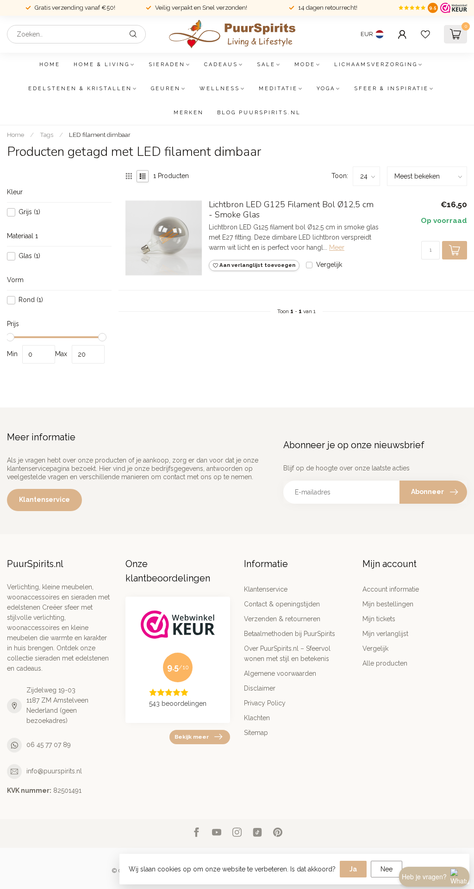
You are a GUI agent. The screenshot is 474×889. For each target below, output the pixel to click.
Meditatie (278, 89)
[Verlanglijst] (425, 34)
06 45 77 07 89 (48, 744)
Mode (304, 65)
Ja (353, 869)
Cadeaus (221, 65)
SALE (266, 65)
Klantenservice (44, 499)
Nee (386, 869)
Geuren (166, 89)
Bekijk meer (192, 737)
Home (49, 65)
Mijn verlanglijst (385, 633)
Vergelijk (329, 264)
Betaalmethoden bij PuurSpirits (289, 633)
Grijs (29, 212)
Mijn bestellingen (387, 604)
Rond (31, 299)
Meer (336, 247)
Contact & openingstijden (282, 604)
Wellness (220, 89)
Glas (29, 256)
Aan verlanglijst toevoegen (256, 265)
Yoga (326, 89)
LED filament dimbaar (100, 134)
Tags (46, 134)
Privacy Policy (265, 703)
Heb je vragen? (424, 876)
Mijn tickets (378, 619)
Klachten (257, 718)
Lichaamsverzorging (376, 65)
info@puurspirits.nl (54, 771)
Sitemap (256, 732)
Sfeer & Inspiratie (391, 89)
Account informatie (390, 589)
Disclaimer (259, 688)
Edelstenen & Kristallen (80, 89)
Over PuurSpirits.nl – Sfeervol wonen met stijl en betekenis (287, 653)
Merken (189, 113)
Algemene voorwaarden (280, 673)
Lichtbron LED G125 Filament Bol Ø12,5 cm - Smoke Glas (291, 210)
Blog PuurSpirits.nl (259, 113)
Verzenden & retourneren (282, 619)
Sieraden (167, 65)
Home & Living (102, 65)
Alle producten (384, 663)
